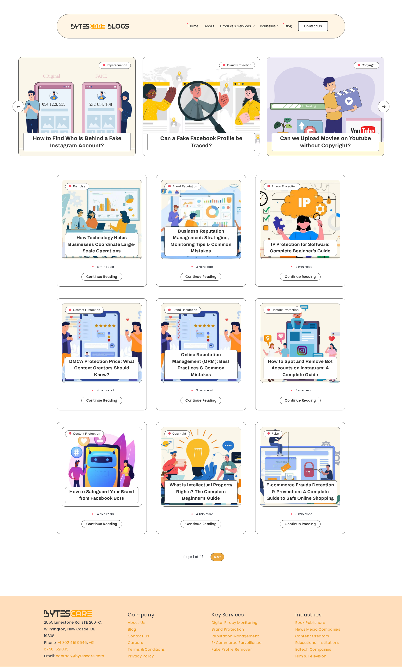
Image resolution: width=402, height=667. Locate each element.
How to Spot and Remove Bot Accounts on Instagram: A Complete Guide (300, 368)
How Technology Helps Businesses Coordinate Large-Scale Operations (101, 244)
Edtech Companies (313, 649)
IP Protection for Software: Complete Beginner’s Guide (300, 248)
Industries (268, 26)
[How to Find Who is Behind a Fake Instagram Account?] (77, 106)
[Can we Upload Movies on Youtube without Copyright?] (325, 106)
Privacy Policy (141, 656)
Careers (135, 642)
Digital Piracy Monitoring (234, 622)
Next (383, 106)
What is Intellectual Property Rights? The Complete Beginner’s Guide (201, 491)
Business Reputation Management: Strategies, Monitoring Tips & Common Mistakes (201, 241)
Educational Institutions (317, 642)
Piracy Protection (284, 186)
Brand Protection (227, 629)
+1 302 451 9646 (72, 642)
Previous (18, 106)
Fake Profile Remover (231, 649)
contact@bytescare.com (80, 656)
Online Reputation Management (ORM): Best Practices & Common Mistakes (201, 364)
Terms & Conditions (146, 649)
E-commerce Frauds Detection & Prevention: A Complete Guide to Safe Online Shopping (300, 491)
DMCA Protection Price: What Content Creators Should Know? (101, 368)
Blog (288, 26)
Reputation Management (235, 636)
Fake (275, 433)
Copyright (179, 433)
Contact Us (313, 26)
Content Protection (86, 310)
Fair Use (79, 186)
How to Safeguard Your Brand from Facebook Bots (101, 495)
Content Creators (312, 636)
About (209, 26)
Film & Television (310, 656)
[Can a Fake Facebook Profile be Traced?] (201, 106)
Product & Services (235, 26)
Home (193, 26)
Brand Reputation (184, 186)
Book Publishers (310, 622)
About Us (136, 622)
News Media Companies (317, 629)
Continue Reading (101, 276)
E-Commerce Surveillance (236, 642)
